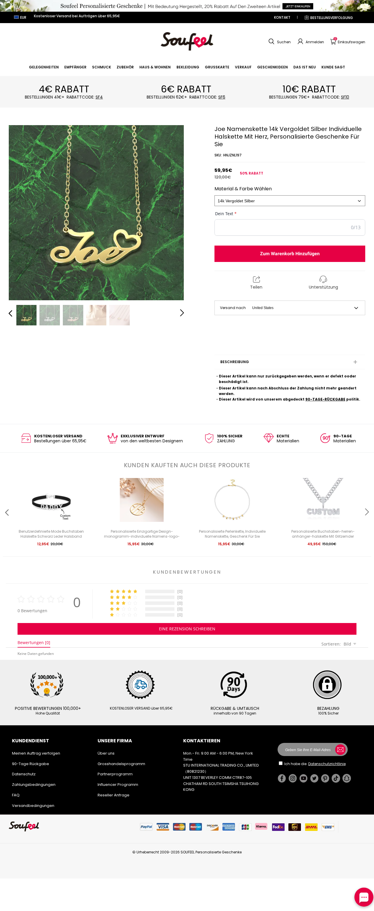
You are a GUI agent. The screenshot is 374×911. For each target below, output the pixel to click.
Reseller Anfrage (113, 795)
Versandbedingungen (33, 805)
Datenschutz (24, 774)
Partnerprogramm (115, 774)
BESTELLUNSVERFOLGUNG (331, 17)
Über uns (106, 753)
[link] (44, 67)
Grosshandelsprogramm (121, 764)
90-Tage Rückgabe (30, 764)
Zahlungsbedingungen (34, 784)
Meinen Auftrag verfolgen (36, 753)
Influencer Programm (118, 784)
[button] (279, 41)
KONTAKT (282, 17)
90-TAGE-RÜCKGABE (325, 399)
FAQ (16, 795)
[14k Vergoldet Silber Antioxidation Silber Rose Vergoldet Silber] (289, 200)
